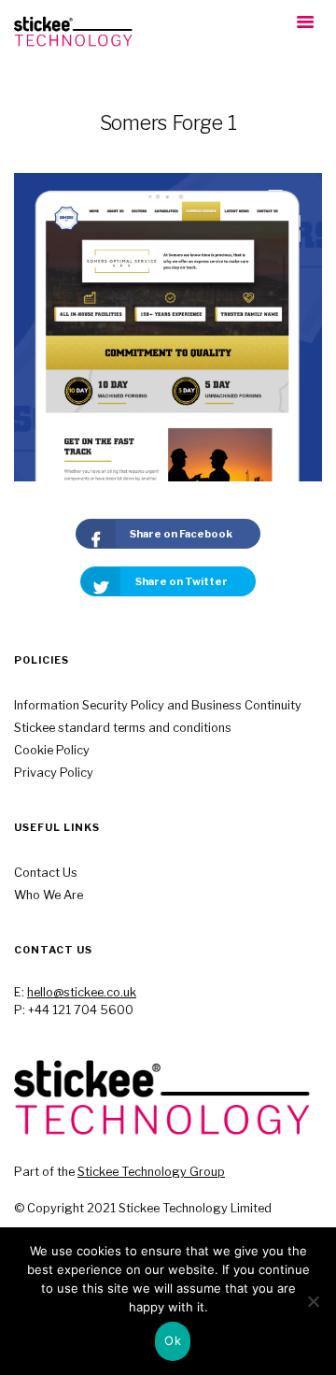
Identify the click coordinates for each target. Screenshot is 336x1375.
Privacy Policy (53, 773)
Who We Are (48, 895)
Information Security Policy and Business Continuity (157, 705)
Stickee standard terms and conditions (122, 728)
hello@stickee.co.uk (81, 992)
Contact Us (45, 873)
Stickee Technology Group (151, 1172)
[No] (312, 1301)
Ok (172, 1340)
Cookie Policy (52, 750)
